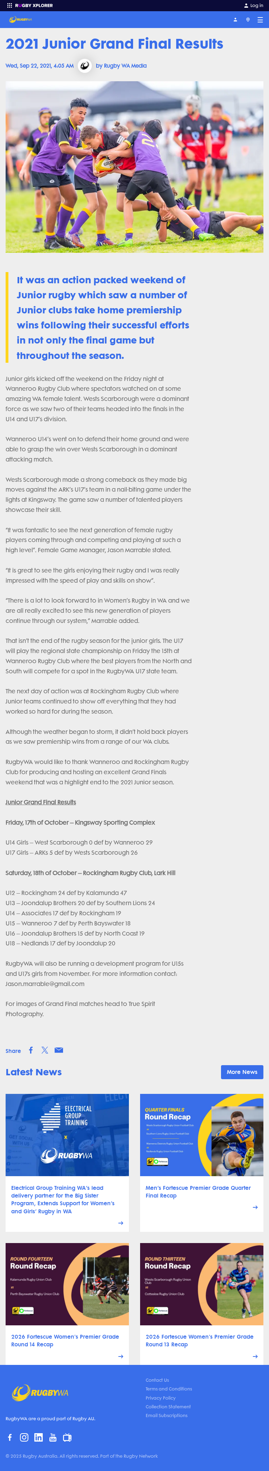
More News (242, 1072)
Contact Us (157, 1380)
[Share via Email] (59, 1050)
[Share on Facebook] (31, 1050)
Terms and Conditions (169, 1389)
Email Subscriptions (166, 1415)
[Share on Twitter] (45, 1050)
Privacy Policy (161, 1398)
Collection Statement (168, 1406)
